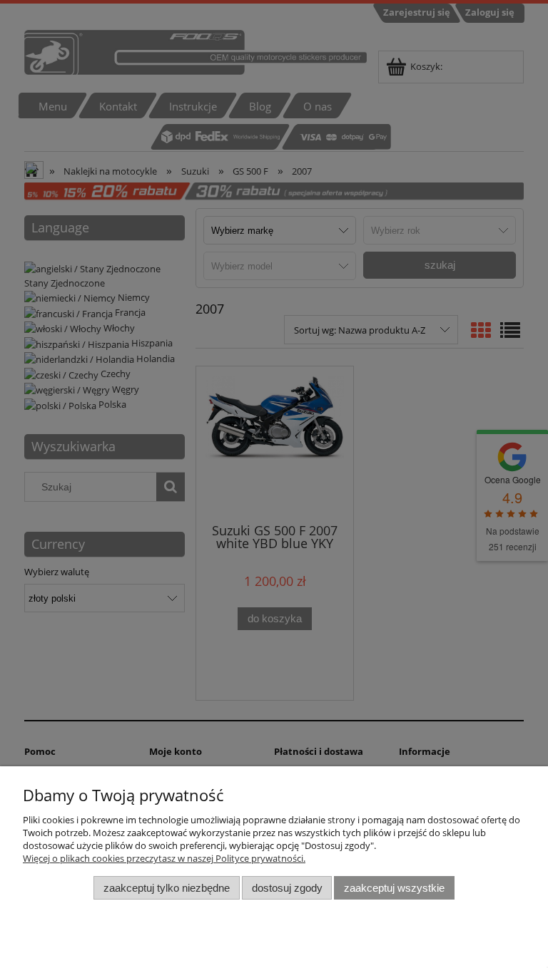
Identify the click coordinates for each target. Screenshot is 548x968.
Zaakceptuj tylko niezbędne (166, 888)
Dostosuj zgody (287, 888)
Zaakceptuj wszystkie (394, 888)
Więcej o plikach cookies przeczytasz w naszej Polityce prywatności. (164, 858)
